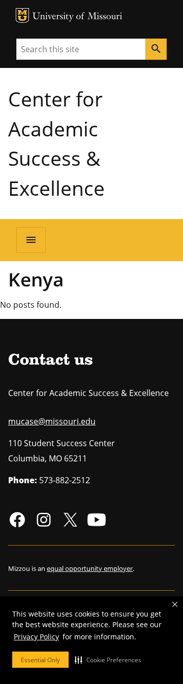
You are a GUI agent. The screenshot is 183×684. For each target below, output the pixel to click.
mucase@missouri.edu (52, 421)
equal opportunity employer (90, 568)
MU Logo (22, 15)
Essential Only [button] (40, 660)
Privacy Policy (36, 636)
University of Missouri (78, 17)
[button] (108, 660)
